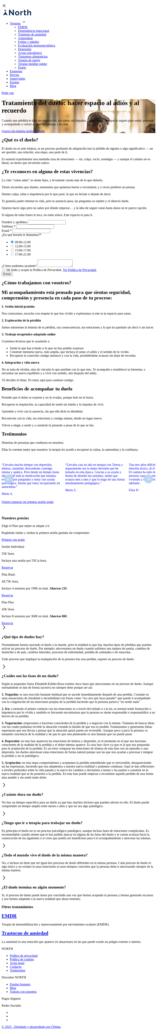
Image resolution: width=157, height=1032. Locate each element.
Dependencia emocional (33, 30)
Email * (7, 230)
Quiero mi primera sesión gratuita (23, 131)
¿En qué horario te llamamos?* (21, 234)
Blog (13, 86)
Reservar (7, 567)
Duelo (22, 67)
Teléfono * (9, 226)
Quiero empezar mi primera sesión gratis (28, 502)
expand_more (23, 22)
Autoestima (25, 38)
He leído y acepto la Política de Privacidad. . (52, 270)
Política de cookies (22, 959)
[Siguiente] (148, 478)
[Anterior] (8, 478)
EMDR (23, 27)
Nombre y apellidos (14, 222)
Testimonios (17, 970)
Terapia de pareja (29, 60)
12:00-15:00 (23, 246)
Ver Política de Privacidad (79, 270)
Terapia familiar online (32, 64)
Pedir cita (8, 93)
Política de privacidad (24, 955)
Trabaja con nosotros (23, 991)
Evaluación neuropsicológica (36, 45)
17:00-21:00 (23, 254)
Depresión (24, 49)
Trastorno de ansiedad (32, 34)
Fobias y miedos (28, 42)
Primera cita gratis (13, 539)
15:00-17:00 (23, 250)
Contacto (15, 966)
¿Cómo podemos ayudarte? (19, 266)
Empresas (16, 71)
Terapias (15, 23)
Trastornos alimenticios (33, 56)
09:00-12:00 (23, 242)
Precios (14, 75)
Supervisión (17, 78)
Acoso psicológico (30, 53)
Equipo (14, 82)
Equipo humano (20, 984)
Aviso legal (17, 963)
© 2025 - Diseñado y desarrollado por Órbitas (31, 1027)
